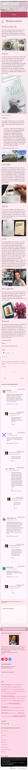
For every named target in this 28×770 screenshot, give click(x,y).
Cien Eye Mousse (4, 730)
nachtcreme (22, 698)
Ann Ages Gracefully (12, 6)
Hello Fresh (3, 693)
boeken (21, 684)
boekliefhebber (9, 687)
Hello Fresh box (11, 693)
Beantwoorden (21, 389)
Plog (20, 703)
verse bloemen (8, 716)
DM (18, 689)
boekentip (3, 687)
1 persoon (16, 404)
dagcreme (15, 689)
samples (22, 707)
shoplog (22, 710)
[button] (10, 45)
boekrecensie (17, 687)
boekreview (5, 689)
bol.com (10, 689)
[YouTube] (6, 659)
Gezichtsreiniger (22, 691)
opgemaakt (16, 700)
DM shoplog (3, 735)
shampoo (18, 710)
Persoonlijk (22, 361)
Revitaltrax (10, 707)
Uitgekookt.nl (14, 713)
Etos (13, 691)
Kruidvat (18, 696)
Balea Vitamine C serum (5, 749)
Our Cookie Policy (10, 764)
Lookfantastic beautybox (11, 698)
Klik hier (17, 148)
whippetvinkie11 (16, 601)
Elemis (6, 691)
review (4, 707)
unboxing (21, 713)
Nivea (7, 700)
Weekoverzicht (4, 740)
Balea (3, 684)
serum (14, 710)
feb (2, 21)
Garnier (16, 691)
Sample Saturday (7, 710)
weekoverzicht (18, 716)
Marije (8, 433)
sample (18, 707)
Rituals (14, 707)
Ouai (4, 378)
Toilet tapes (3, 742)
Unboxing (22, 378)
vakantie (3, 716)
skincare (4, 713)
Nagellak (3, 700)
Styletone (10, 713)
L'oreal (22, 696)
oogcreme (10, 700)
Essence (10, 691)
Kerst (15, 696)
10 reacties (4, 366)
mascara (18, 698)
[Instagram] (2, 659)
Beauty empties (15, 684)
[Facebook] (10, 659)
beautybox (8, 684)
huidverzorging (7, 696)
